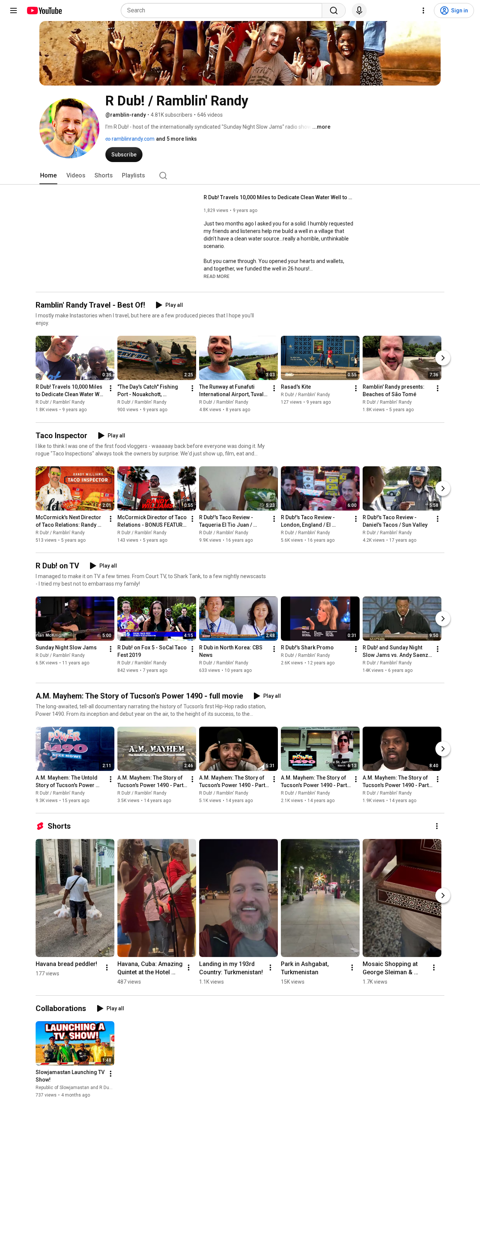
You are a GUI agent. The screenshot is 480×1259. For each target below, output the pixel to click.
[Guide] (13, 10)
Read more (217, 276)
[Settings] (423, 10)
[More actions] (110, 388)
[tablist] (240, 176)
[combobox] (223, 10)
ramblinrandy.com (132, 139)
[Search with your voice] (359, 10)
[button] (217, 276)
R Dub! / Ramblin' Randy (60, 402)
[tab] (48, 176)
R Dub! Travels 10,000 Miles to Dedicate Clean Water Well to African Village (279, 197)
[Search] (334, 10)
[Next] (442, 358)
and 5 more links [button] (176, 139)
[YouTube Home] (44, 10)
